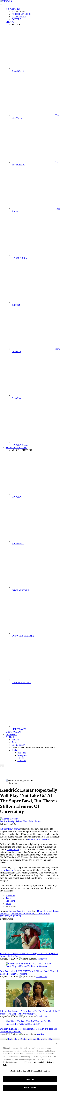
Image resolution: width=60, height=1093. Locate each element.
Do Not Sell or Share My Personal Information (30, 1071)
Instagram (22, 755)
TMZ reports (13, 849)
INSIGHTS (11, 734)
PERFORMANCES (21, 14)
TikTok (20, 758)
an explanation (6, 870)
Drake (40, 911)
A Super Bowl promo (10, 829)
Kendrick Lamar (51, 911)
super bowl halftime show (22, 913)
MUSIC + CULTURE (16, 447)
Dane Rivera (41, 958)
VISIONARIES (13, 9)
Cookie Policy (18, 745)
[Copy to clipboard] (7, 906)
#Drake (10, 911)
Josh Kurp (40, 1034)
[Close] (56, 1044)
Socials (15, 750)
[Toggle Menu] (1, 4)
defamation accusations (39, 839)
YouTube (21, 752)
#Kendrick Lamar (23, 911)
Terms (14, 742)
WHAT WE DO (13, 732)
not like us (4, 913)
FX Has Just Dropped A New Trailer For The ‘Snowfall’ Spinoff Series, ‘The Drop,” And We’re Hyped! (29, 1012)
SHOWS (10, 22)
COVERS (16, 19)
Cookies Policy (40, 1062)
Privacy (15, 739)
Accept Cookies (30, 1087)
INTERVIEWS (19, 16)
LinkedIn (21, 760)
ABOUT (10, 737)
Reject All (30, 1079)
